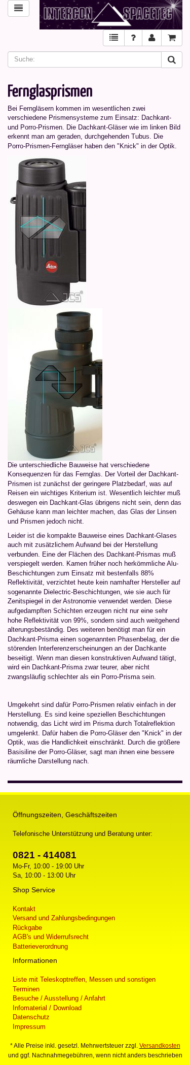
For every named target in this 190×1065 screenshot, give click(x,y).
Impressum (29, 1026)
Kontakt (24, 909)
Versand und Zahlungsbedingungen (64, 918)
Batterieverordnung (40, 946)
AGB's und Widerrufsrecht (51, 937)
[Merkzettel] (114, 37)
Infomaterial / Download (47, 1008)
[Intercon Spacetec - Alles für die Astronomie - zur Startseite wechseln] (111, 14)
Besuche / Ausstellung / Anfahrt (59, 998)
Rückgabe (27, 927)
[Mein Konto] (152, 37)
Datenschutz (31, 1017)
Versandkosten (159, 1045)
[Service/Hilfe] (133, 37)
